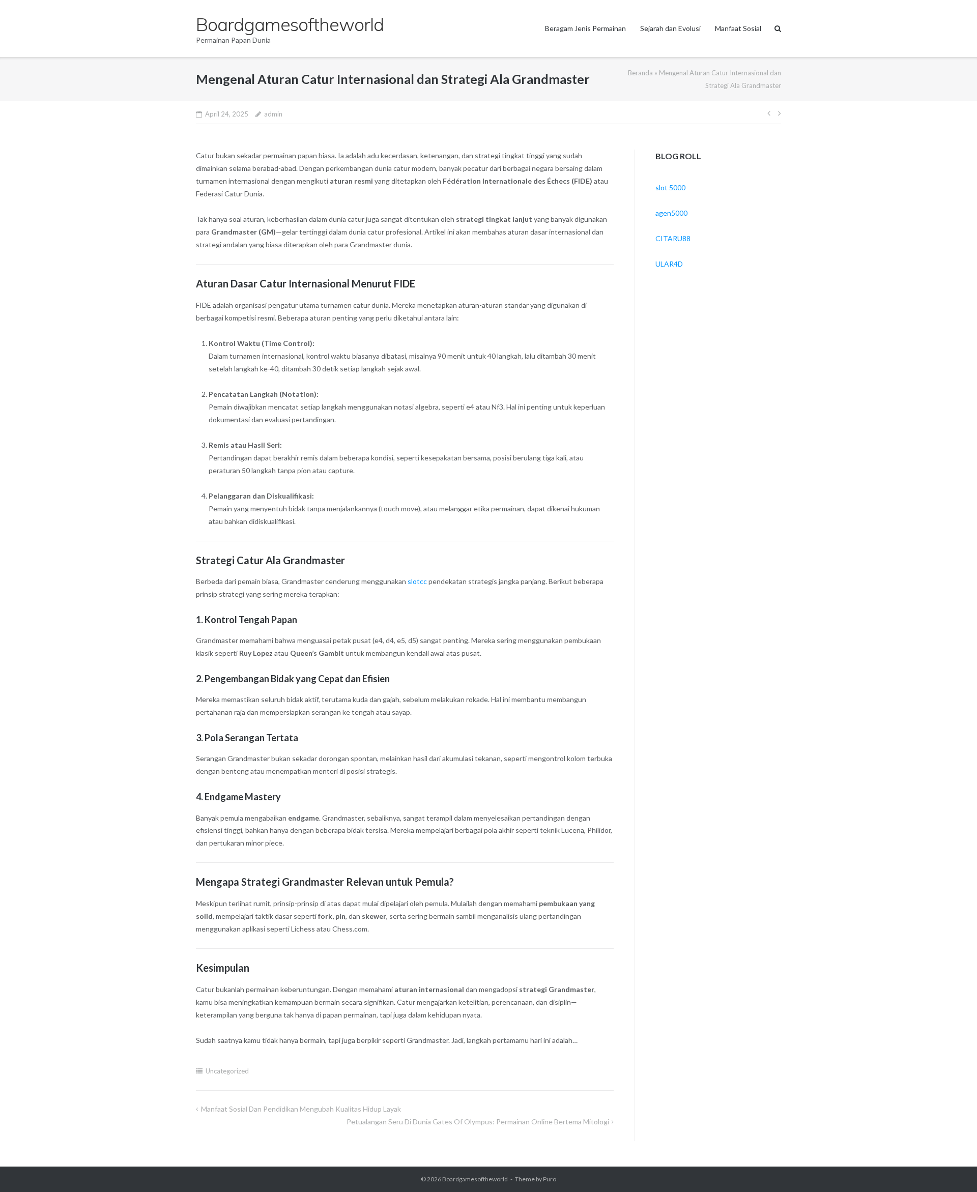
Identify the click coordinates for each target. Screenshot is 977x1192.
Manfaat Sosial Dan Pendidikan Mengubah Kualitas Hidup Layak (301, 1108)
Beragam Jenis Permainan (585, 28)
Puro (549, 1179)
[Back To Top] (951, 1167)
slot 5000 (670, 187)
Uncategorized (227, 1071)
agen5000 (671, 213)
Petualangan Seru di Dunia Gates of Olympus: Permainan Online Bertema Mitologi (478, 1121)
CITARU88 (673, 238)
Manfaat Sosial (738, 28)
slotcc (417, 581)
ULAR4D (669, 263)
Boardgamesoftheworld (475, 1179)
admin (273, 114)
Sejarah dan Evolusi (670, 28)
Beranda (640, 73)
